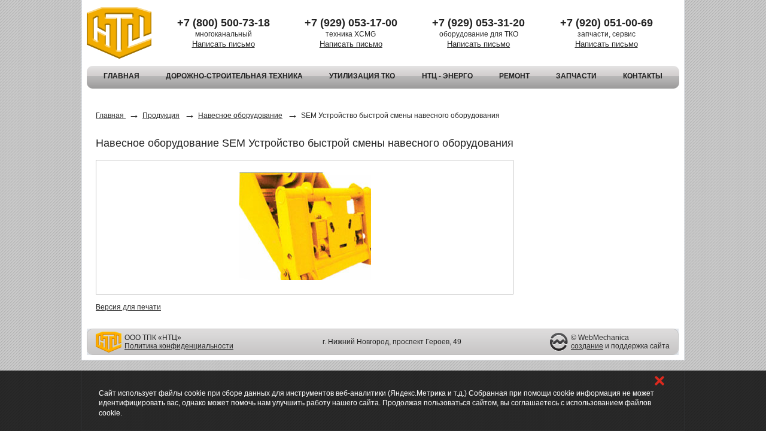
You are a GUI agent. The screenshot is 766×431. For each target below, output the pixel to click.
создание (587, 346)
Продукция (161, 115)
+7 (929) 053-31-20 (478, 23)
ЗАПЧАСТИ (576, 76)
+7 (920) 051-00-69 (606, 23)
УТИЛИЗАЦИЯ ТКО (362, 76)
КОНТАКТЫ (642, 76)
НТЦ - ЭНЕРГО (447, 76)
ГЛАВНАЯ (121, 76)
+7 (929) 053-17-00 (351, 23)
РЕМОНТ (514, 76)
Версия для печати (128, 307)
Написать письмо (223, 44)
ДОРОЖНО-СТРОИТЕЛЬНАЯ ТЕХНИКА (234, 76)
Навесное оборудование (240, 115)
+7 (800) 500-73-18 (223, 23)
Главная (111, 115)
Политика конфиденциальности (178, 346)
